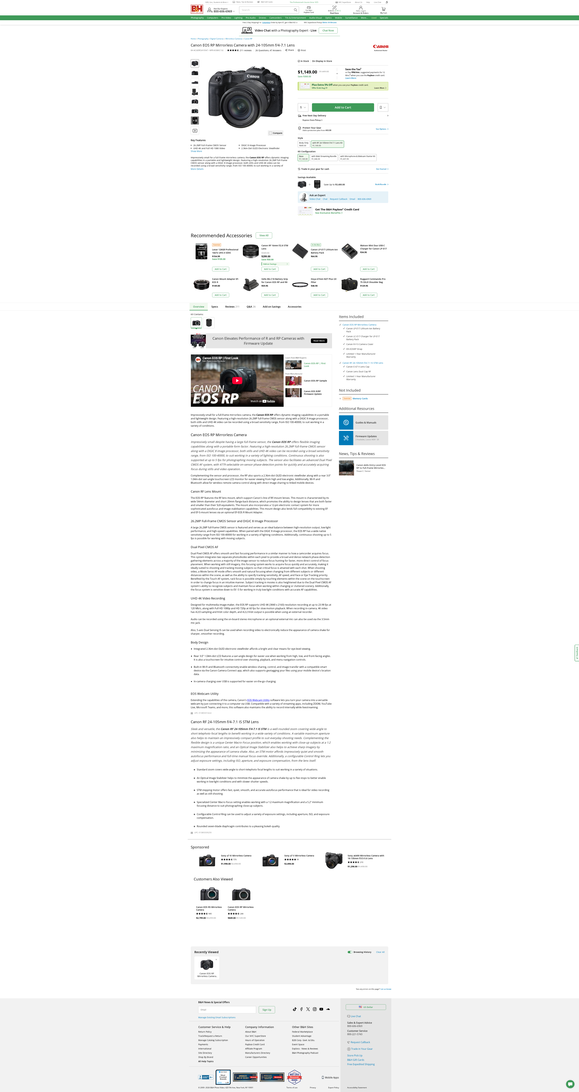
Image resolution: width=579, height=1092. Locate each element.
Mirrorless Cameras (234, 39)
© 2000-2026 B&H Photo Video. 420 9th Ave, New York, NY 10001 (225, 1087)
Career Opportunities (256, 1057)
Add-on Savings (272, 306)
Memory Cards (360, 398)
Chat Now (328, 30)
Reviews (232, 306)
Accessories (294, 306)
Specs (214, 306)
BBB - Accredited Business (205, 1077)
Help (368, 2)
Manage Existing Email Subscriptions (217, 1017)
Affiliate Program (253, 1048)
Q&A (251, 306)
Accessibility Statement (357, 1087)
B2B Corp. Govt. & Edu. (303, 1040)
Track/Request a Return (210, 1036)
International (204, 1048)
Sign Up (267, 1009)
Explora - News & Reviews (305, 1048)
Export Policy (333, 1087)
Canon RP (248, 39)
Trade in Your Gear (362, 1048)
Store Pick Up (354, 1055)
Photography (203, 39)
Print (303, 50)
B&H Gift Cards (355, 1060)
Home (193, 39)
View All (263, 235)
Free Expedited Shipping (361, 1064)
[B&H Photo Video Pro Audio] (198, 9)
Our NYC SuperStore (255, 1036)
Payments (203, 1044)
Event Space (298, 1044)
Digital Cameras (217, 39)
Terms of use (291, 1087)
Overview (198, 306)
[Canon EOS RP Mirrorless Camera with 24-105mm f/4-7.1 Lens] (245, 97)
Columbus (266, 22)
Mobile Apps (332, 1077)
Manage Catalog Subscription (213, 1040)
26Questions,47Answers (268, 50)
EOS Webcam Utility (258, 700)
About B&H (250, 1031)
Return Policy (205, 1031)
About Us (358, 2)
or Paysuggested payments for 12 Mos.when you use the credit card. (365, 73)
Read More (319, 340)
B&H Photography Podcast (305, 1052)
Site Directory (205, 1052)
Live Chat (377, 2)
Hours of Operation (255, 1040)
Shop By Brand (205, 1057)
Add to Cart (343, 107)
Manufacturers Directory (257, 1052)
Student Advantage (301, 1036)
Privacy (313, 1087)
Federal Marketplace (302, 1031)
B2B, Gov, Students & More (216, 2)
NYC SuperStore (345, 2)
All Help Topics (206, 1061)
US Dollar (368, 1007)
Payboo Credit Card (255, 1044)
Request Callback (360, 1042)
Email (203, 1010)
